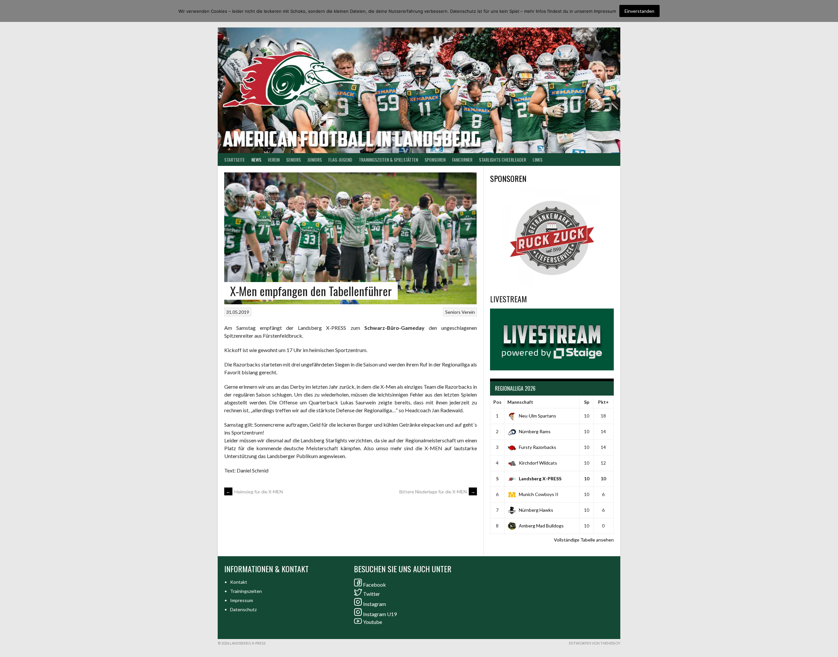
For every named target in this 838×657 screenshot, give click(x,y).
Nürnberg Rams (535, 431)
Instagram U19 (380, 614)
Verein (274, 159)
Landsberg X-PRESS (540, 478)
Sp (586, 402)
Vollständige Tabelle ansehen (584, 539)
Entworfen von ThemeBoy (594, 643)
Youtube (372, 622)
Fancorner (462, 159)
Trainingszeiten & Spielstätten (388, 159)
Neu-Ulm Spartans (537, 415)
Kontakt (238, 582)
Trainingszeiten (246, 591)
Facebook (374, 584)
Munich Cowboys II (538, 494)
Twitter (371, 594)
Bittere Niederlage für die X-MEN (437, 491)
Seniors (453, 312)
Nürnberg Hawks (536, 510)
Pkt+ (603, 402)
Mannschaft (520, 402)
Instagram (374, 604)
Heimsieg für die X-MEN (254, 491)
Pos (497, 402)
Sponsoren (435, 159)
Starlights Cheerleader (502, 159)
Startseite (234, 159)
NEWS (256, 159)
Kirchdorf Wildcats (538, 463)
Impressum (241, 600)
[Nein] (830, 11)
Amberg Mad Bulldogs (541, 525)
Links (537, 159)
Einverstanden (639, 11)
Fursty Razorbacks (537, 447)
